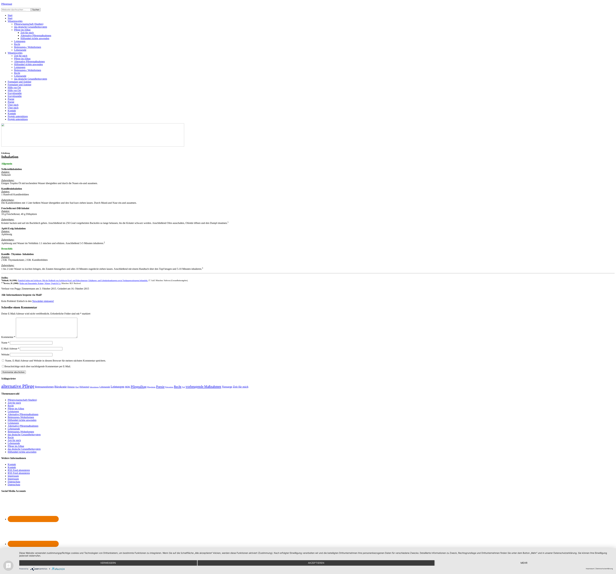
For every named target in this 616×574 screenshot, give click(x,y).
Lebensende (104, 387)
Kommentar (8, 337)
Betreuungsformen (44, 386)
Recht (177, 386)
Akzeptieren (316, 562)
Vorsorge (227, 386)
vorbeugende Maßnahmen (203, 386)
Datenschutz (14, 481)
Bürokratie (60, 386)
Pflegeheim (151, 387)
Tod (183, 387)
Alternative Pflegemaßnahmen (23, 414)
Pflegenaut (6, 4)
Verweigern (108, 562)
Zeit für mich (240, 386)
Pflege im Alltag (16, 408)
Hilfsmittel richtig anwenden (22, 420)
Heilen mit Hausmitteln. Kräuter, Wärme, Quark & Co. (40, 283)
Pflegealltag (138, 386)
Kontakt (12, 464)
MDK (127, 387)
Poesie (160, 386)
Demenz (71, 387)
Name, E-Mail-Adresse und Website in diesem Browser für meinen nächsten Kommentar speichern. (55, 360)
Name (5, 342)
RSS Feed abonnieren (19, 470)
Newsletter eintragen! (43, 301)
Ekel (77, 387)
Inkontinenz (94, 387)
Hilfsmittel (84, 387)
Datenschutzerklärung (604, 569)
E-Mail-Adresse (10, 348)
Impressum (13, 476)
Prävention (169, 387)
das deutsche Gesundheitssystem (24, 434)
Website (5, 354)
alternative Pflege (17, 386)
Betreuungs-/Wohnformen (21, 417)
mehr (524, 562)
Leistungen (117, 386)
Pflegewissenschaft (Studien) (22, 400)
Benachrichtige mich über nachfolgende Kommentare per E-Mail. (37, 366)
